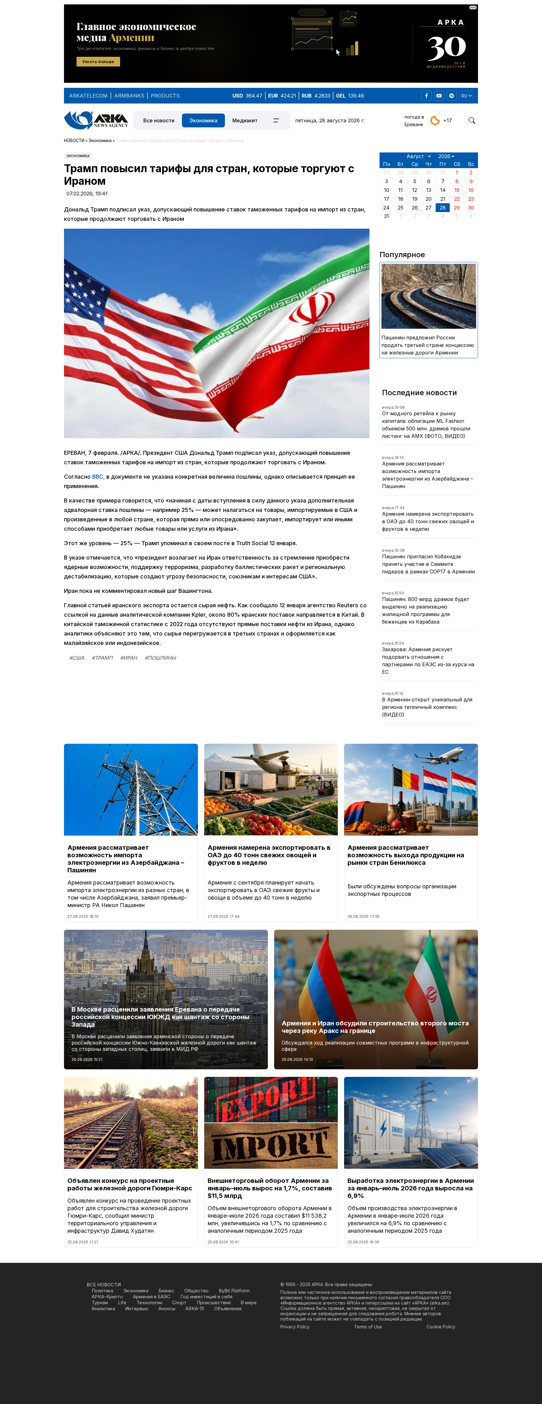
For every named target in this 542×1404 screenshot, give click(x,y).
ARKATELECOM (88, 96)
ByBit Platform (234, 1291)
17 (386, 199)
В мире (249, 1303)
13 (428, 190)
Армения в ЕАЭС (151, 1297)
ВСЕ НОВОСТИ (104, 1285)
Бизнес (166, 1291)
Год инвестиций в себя (206, 1297)
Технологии (149, 1303)
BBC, (98, 476)
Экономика (203, 120)
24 (386, 208)
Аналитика (103, 1308)
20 (429, 199)
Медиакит (245, 120)
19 (414, 199)
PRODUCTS (165, 96)
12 (414, 190)
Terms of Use (368, 1326)
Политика (102, 1291)
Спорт (179, 1303)
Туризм (100, 1303)
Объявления (228, 1308)
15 (457, 190)
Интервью (136, 1308)
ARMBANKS (129, 96)
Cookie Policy (441, 1326)
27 (429, 208)
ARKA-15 (194, 1308)
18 (400, 199)
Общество (196, 1291)
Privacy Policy (295, 1326)
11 (400, 190)
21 (442, 199)
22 (457, 199)
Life (122, 1303)
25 (400, 208)
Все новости (158, 120)
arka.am (439, 1303)
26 (415, 208)
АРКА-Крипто (107, 1297)
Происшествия (214, 1303)
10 (386, 190)
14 (443, 190)
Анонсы (166, 1308)
